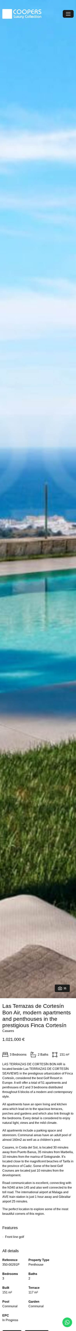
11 (65, 988)
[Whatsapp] (67, 1322)
